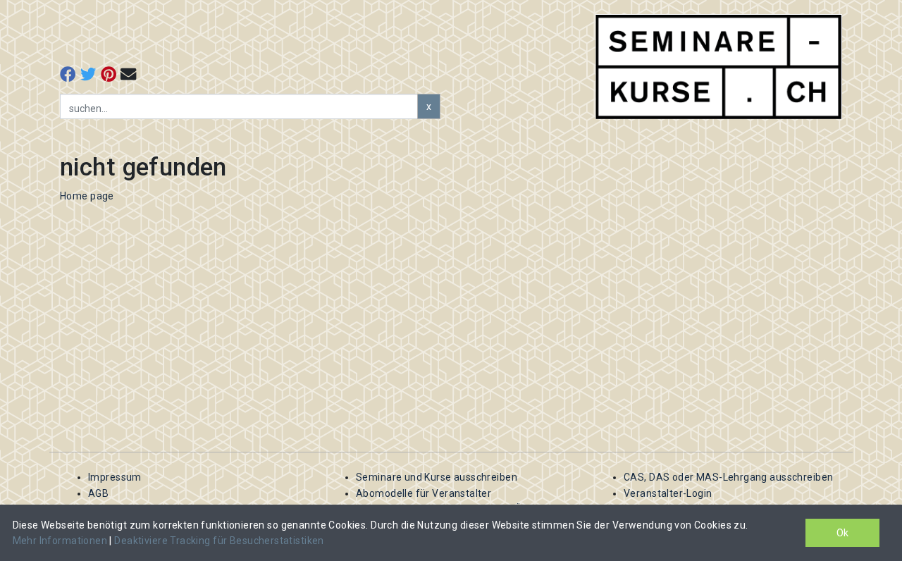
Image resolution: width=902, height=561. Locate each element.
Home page (87, 196)
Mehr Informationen (61, 540)
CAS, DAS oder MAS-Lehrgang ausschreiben (728, 477)
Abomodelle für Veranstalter (423, 493)
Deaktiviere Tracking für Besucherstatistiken (218, 540)
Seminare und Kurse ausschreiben (436, 477)
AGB (98, 493)
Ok (842, 532)
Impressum (115, 477)
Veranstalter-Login (668, 493)
